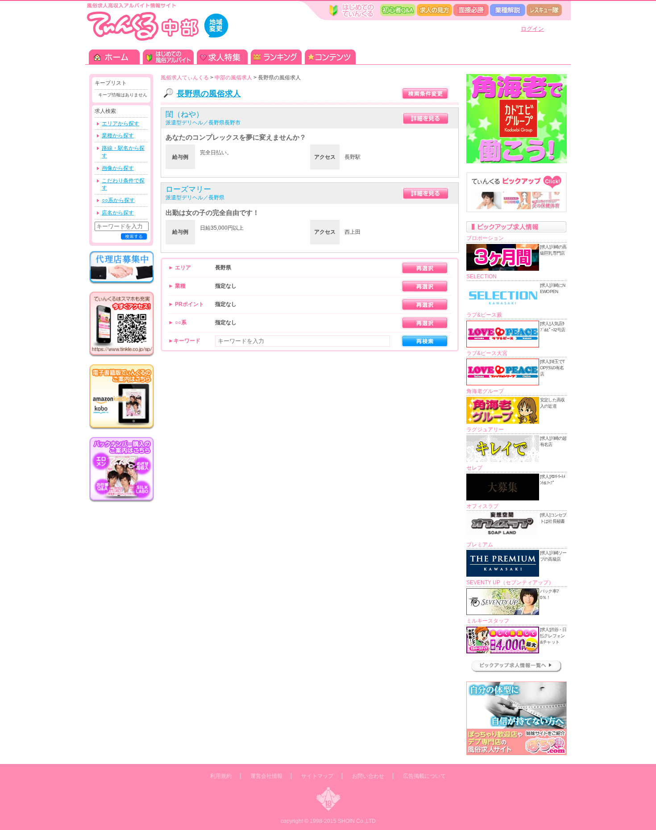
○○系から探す (118, 200)
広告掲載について (424, 776)
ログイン (532, 28)
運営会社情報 (266, 776)
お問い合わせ (368, 776)
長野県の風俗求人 (209, 93)
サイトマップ (317, 776)
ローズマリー (188, 189)
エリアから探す (120, 123)
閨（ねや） (184, 114)
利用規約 (221, 776)
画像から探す (118, 168)
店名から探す (118, 213)
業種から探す (118, 135)
